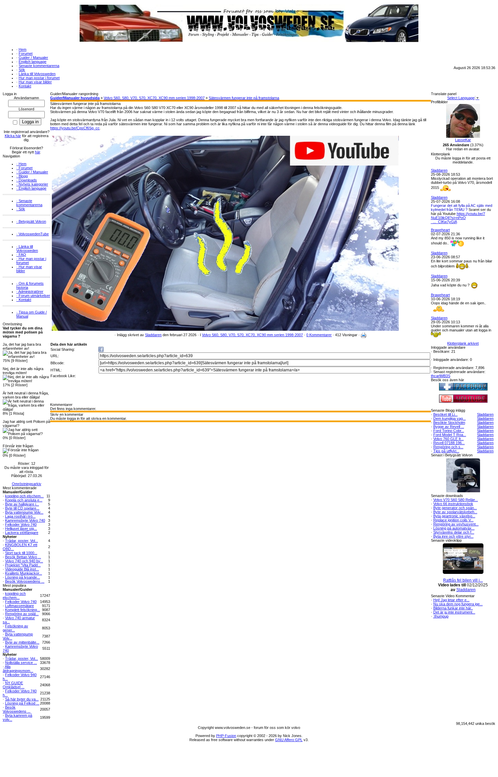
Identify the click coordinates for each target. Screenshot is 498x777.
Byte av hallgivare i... (22, 504)
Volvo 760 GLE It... (448, 439)
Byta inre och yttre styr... (453, 536)
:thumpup (441, 616)
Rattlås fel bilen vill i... (463, 580)
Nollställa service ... (21, 663)
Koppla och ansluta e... (23, 500)
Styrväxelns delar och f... (453, 532)
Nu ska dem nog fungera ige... (458, 604)
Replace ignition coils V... (453, 520)
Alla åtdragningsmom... (18, 669)
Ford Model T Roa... (449, 435)
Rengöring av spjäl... (22, 614)
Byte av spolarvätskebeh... (455, 512)
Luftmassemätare (19, 606)
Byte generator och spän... (455, 508)
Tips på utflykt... (446, 451)
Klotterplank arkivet (463, 343)
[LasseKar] (463, 136)
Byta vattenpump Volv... (24, 512)
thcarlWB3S (440, 376)
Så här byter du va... (22, 699)
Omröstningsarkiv (26, 484)
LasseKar (463, 140)
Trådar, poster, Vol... (21, 541)
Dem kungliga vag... (449, 418)
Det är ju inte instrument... (454, 612)
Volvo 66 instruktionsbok (453, 504)
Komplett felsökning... (22, 610)
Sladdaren (153, 335)
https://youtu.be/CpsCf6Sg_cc (75, 128)
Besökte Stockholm (449, 422)
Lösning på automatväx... (454, 528)
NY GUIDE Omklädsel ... (13, 685)
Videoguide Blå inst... (22, 569)
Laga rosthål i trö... (20, 516)
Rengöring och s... (448, 447)
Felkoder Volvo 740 (21, 524)
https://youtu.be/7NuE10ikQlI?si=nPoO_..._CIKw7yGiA (458, 218)
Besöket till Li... (445, 414)
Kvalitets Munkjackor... (23, 573)
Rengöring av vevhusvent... (456, 524)
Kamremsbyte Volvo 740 (25, 520)
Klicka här (13, 136)
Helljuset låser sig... (21, 528)
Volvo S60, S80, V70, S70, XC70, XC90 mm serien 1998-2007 (154, 98)
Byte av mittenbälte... (22, 642)
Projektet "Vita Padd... (23, 565)
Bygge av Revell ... (448, 427)
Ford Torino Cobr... (448, 431)
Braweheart (440, 230)
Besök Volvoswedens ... (24, 581)
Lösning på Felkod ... (22, 703)
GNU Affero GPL (289, 740)
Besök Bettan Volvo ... (23, 557)
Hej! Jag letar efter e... (451, 600)
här (37, 152)
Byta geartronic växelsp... (454, 516)
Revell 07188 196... (449, 443)
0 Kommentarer (319, 335)
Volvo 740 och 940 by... (24, 561)
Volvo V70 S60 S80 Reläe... (455, 500)
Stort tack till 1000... (21, 553)
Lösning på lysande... (22, 577)
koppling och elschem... (24, 496)
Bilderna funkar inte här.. (453, 608)
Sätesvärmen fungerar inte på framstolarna (244, 98)
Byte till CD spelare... (22, 508)
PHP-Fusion (226, 736)
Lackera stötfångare (21, 533)
